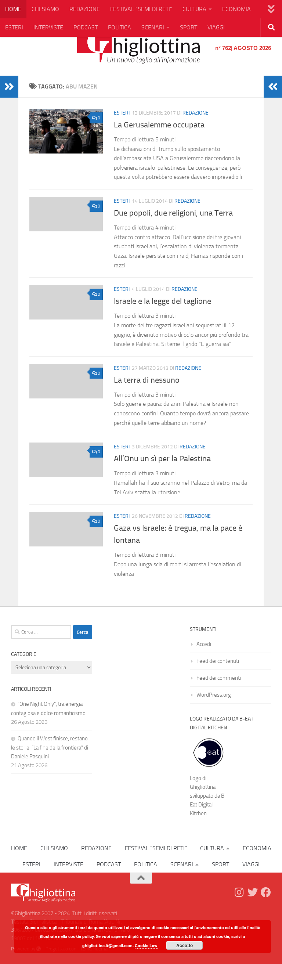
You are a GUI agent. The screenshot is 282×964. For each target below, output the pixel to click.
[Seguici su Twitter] (252, 892)
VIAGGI (216, 27)
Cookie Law (146, 945)
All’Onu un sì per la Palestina (162, 458)
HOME (13, 9)
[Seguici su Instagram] (239, 892)
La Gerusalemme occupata (159, 125)
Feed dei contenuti (217, 661)
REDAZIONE (84, 9)
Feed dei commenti (218, 678)
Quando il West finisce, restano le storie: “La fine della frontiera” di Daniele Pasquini (49, 747)
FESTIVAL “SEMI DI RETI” (141, 9)
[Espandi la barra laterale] (9, 87)
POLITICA (119, 27)
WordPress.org (213, 695)
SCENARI (152, 27)
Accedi (203, 644)
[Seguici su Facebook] (266, 892)
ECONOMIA (236, 9)
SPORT (188, 27)
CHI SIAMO (45, 9)
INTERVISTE (48, 27)
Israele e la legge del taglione (162, 301)
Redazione (195, 113)
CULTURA (194, 9)
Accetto (184, 945)
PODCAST (85, 27)
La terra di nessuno (147, 380)
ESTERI (14, 27)
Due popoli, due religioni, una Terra (173, 213)
